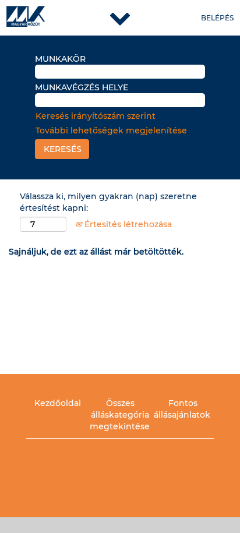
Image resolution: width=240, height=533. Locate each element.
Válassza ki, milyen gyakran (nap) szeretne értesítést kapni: (108, 202)
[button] (120, 17)
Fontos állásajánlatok (182, 409)
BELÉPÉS (217, 17)
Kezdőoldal (57, 403)
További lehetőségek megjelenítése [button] (111, 130)
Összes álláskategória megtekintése (120, 415)
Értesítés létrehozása (127, 224)
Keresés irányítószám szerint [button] (96, 116)
